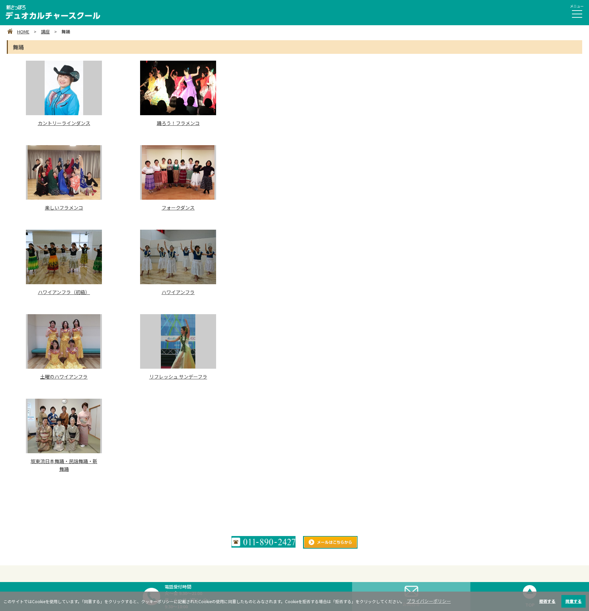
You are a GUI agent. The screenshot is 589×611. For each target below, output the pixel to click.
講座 (45, 31)
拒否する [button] (547, 601)
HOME (23, 31)
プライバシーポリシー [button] (429, 601)
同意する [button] (573, 601)
